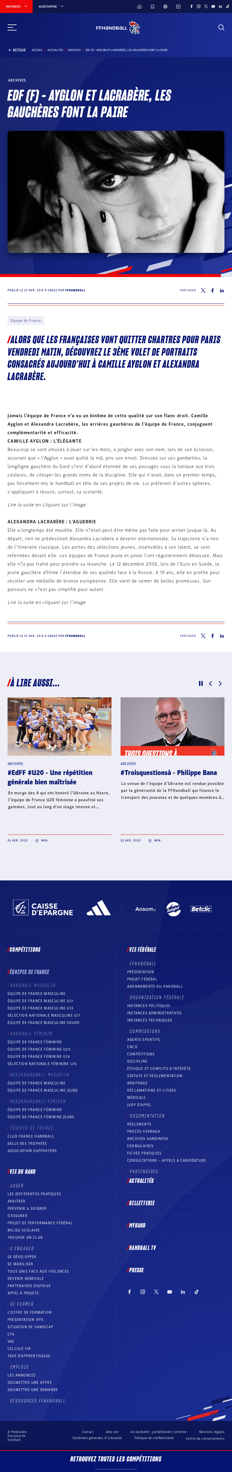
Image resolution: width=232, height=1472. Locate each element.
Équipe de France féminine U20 (39, 1049)
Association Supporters (32, 1151)
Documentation (147, 1116)
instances (13, 6)
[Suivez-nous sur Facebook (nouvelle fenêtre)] (191, 6)
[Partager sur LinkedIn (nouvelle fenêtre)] (222, 290)
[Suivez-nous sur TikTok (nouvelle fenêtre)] (228, 6)
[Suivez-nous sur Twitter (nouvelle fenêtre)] (206, 6)
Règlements (139, 1124)
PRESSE (136, 1270)
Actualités (55, 50)
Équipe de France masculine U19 (40, 1008)
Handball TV (142, 1248)
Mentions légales (211, 1432)
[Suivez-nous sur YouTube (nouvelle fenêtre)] (213, 6)
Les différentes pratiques (34, 1194)
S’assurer (17, 1216)
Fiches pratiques (144, 1153)
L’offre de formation (30, 1312)
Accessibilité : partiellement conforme (158, 1432)
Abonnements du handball (155, 986)
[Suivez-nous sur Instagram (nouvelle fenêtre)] (199, 6)
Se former (22, 1304)
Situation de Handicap (30, 1327)
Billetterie (142, 1203)
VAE (11, 1341)
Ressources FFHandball (38, 1401)
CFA (11, 1334)
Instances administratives (154, 1013)
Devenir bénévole (26, 1279)
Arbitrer (17, 1201)
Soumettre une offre (30, 1382)
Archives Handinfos (148, 1139)
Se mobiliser (20, 1264)
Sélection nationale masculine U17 (44, 1015)
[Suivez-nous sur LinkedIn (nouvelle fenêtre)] (220, 6)
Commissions (145, 1031)
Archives (74, 50)
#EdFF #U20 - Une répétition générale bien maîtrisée (50, 777)
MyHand (137, 1226)
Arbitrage (137, 1083)
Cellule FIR (19, 1349)
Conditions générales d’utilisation (97, 1438)
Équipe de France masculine (37, 994)
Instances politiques (148, 1006)
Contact (88, 1432)
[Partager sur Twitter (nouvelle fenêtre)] (203, 290)
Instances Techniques (149, 1020)
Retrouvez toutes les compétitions (116, 1459)
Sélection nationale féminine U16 (42, 1064)
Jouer (17, 1185)
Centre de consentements (205, 1439)
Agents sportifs (143, 1040)
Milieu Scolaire (24, 1230)
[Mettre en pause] (200, 683)
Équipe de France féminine (35, 1042)
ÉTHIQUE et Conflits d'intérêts (159, 1069)
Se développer (22, 1257)
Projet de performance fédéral (40, 1223)
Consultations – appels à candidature (166, 1160)
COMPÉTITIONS (141, 1054)
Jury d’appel (139, 1105)
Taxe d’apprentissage (29, 1356)
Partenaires (144, 1171)
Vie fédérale (142, 950)
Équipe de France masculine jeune (43, 1090)
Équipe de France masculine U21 (40, 1001)
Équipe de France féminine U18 (39, 1056)
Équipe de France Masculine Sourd (43, 1023)
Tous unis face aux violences (38, 1271)
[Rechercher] (221, 27)
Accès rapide (48, 6)
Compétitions (25, 950)
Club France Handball (31, 1136)
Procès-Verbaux (143, 1131)
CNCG (132, 1047)
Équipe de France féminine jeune (41, 1117)
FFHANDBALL (143, 963)
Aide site (112, 1432)
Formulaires (140, 1146)
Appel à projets (23, 1293)
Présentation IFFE (26, 1320)
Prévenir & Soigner (27, 1208)
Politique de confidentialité (154, 1438)
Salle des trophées (27, 1143)
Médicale (136, 1098)
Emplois (19, 1367)
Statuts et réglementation (154, 1076)
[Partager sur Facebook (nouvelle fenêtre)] (212, 290)
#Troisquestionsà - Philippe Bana (169, 773)
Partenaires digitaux (29, 1286)
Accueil (37, 50)
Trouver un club (25, 1237)
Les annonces (22, 1375)
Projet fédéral (142, 979)
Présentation (140, 972)
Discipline (137, 1061)
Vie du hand (23, 1172)
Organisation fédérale (157, 997)
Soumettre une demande (33, 1390)
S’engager (22, 1248)
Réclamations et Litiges (151, 1090)
